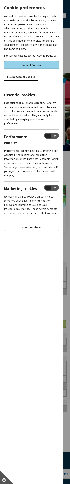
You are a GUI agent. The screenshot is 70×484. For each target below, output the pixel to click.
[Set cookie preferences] (7, 477)
